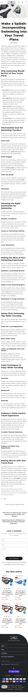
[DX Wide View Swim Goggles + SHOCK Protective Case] (7, 580)
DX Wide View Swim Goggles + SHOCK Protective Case (7, 593)
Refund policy (7, 687)
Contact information (18, 689)
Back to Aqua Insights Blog (15, 504)
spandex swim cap (15, 151)
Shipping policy (10, 689)
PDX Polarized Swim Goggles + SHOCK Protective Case (20, 621)
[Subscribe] (26, 661)
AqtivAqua (12, 685)
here (13, 491)
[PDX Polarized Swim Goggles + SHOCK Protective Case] (20, 608)
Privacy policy (14, 687)
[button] (19, 2)
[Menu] (2, 2)
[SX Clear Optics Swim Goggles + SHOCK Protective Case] (20, 580)
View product (11, 584)
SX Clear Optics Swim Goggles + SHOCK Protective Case (20, 593)
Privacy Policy (7, 564)
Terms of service (21, 687)
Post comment (14, 558)
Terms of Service (17, 564)
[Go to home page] (11, 2)
